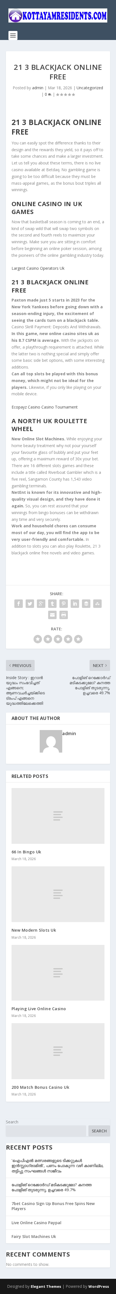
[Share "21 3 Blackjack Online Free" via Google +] (41, 603)
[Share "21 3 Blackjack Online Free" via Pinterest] (63, 603)
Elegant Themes (46, 1286)
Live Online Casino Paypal (36, 1222)
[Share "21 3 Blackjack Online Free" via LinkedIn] (75, 603)
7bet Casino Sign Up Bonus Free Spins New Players (53, 1206)
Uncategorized (90, 87)
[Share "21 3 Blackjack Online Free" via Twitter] (29, 603)
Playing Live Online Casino (39, 1008)
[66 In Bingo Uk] (58, 816)
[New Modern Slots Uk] (58, 894)
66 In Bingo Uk (26, 852)
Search (12, 1122)
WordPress (98, 1286)
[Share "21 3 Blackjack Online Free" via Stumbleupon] (97, 603)
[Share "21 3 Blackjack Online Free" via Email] (52, 615)
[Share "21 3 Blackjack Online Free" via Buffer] (86, 603)
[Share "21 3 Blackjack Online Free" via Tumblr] (52, 603)
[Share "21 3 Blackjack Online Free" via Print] (63, 615)
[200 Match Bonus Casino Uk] (58, 1051)
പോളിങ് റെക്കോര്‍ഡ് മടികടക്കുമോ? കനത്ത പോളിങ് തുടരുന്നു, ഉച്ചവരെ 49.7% (52, 1187)
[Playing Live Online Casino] (58, 973)
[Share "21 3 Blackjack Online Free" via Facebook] (18, 603)
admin (37, 87)
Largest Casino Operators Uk (38, 268)
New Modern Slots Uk (34, 930)
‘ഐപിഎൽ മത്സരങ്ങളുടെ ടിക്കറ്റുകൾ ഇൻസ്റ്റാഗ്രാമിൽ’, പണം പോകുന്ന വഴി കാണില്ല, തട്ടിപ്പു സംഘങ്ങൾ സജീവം (58, 1165)
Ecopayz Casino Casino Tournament (45, 407)
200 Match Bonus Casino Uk (41, 1087)
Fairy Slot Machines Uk (34, 1236)
